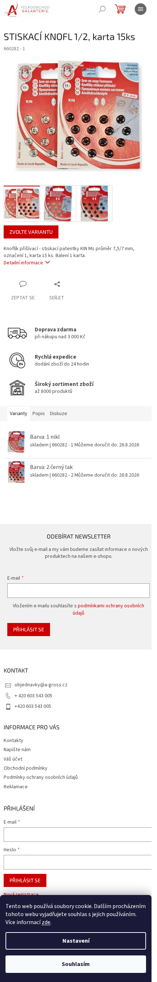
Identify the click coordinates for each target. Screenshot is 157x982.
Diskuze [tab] (58, 413)
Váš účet (13, 759)
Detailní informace (23, 263)
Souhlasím (76, 964)
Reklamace (16, 786)
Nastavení (75, 941)
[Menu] (140, 9)
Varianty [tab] (18, 413)
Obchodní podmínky (25, 768)
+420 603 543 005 (33, 706)
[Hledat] (102, 9)
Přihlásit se (28, 629)
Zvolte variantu (31, 232)
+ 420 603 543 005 (33, 695)
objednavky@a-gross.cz (41, 685)
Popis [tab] (38, 413)
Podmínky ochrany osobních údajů (41, 777)
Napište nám (17, 749)
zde (46, 922)
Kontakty (13, 740)
